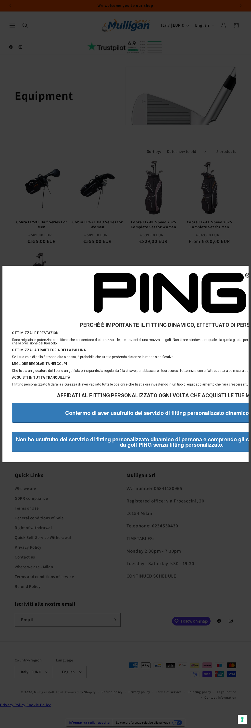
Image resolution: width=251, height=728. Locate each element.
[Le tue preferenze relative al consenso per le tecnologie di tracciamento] (242, 719)
